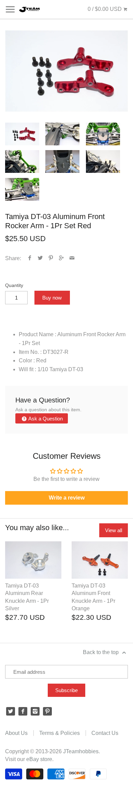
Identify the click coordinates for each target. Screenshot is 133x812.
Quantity (14, 285)
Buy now (52, 298)
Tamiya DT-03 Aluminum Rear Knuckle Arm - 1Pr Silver (27, 597)
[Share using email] (72, 258)
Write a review (67, 498)
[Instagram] (35, 711)
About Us (16, 733)
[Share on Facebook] (29, 258)
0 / (105, 9)
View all (113, 530)
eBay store (39, 759)
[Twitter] (10, 711)
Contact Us (104, 733)
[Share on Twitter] (40, 258)
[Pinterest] (47, 711)
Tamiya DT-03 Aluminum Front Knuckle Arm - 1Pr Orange (93, 597)
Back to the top (101, 652)
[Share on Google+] (61, 258)
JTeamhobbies (81, 751)
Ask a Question (45, 418)
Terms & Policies (59, 733)
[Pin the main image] (51, 258)
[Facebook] (22, 711)
